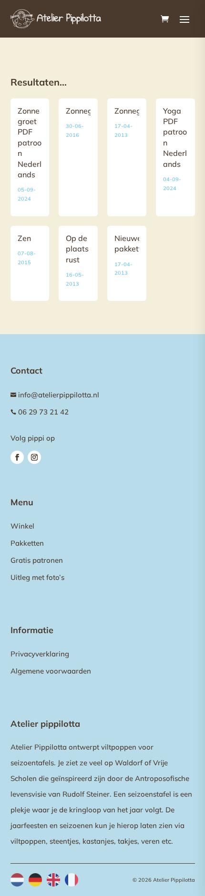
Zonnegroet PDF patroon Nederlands (29, 142)
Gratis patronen (36, 560)
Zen (24, 238)
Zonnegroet (86, 111)
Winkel (22, 525)
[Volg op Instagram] (34, 457)
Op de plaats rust (77, 248)
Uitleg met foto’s (37, 577)
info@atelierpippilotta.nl (58, 394)
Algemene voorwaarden (50, 670)
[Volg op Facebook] (17, 457)
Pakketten (27, 543)
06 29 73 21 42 (43, 411)
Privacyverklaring (39, 653)
